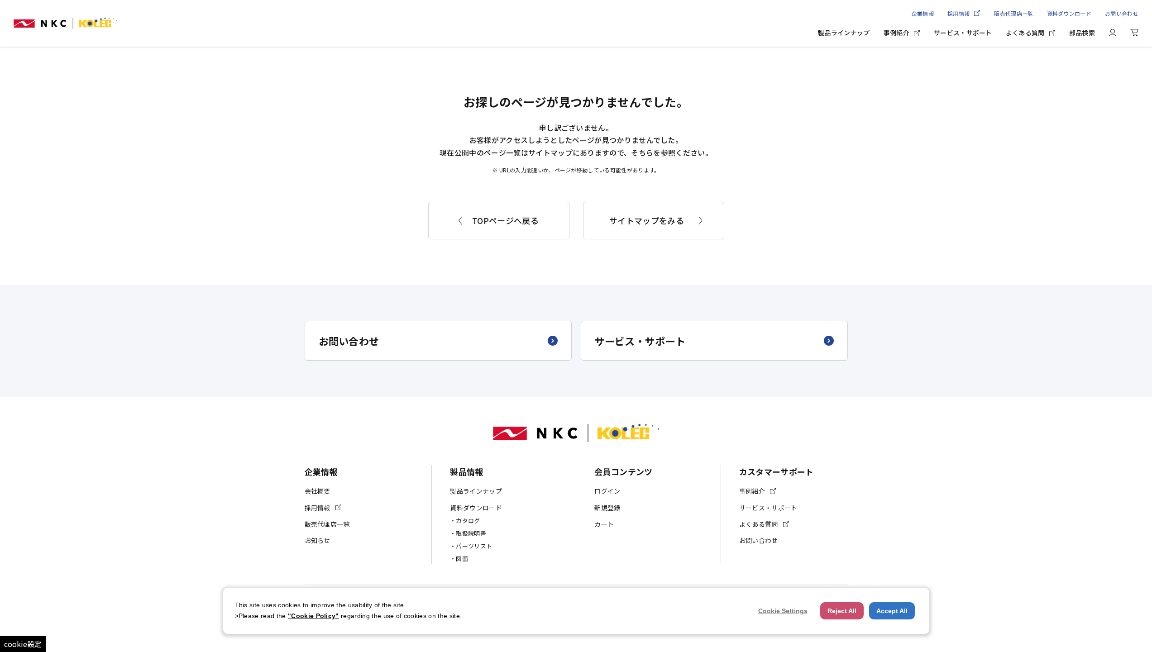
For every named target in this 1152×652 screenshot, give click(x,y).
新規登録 (607, 507)
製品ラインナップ (844, 32)
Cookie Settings (783, 610)
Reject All (841, 610)
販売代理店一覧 (1013, 13)
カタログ (468, 520)
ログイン (607, 490)
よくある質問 (1025, 32)
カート (604, 523)
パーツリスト (474, 546)
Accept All (892, 610)
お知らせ (317, 540)
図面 (462, 558)
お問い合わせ (1121, 13)
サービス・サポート (963, 32)
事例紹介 (896, 32)
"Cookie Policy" (313, 615)
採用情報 (958, 13)
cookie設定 (23, 643)
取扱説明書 (471, 533)
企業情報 (923, 13)
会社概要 (317, 490)
